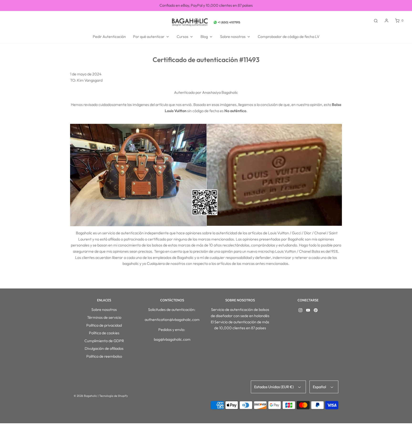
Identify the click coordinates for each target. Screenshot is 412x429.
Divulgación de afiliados (104, 348)
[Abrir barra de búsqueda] (375, 20)
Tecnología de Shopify (113, 396)
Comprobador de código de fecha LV (288, 36)
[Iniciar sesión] (386, 20)
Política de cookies (104, 332)
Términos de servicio (104, 317)
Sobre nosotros (104, 309)
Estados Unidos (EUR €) (274, 386)
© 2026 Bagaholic (85, 396)
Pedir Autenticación (109, 36)
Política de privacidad (104, 325)
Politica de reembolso (104, 356)
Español (320, 386)
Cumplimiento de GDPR (104, 340)
